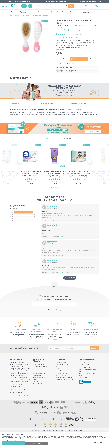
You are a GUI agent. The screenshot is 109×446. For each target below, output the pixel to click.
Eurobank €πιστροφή (62, 373)
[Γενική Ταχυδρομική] (43, 413)
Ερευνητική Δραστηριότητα (87, 369)
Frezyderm (16, 419)
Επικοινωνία (37, 375)
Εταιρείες (95, 11)
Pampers (61, 419)
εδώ (38, 440)
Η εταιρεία (81, 362)
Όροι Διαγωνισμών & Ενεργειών (40, 380)
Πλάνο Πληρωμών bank (64, 377)
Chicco (26, 112)
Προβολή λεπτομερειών (99, 442)
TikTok (16, 395)
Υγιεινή (48, 11)
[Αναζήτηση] (71, 6)
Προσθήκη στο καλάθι (80, 59)
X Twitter (25, 395)
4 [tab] (57, 188)
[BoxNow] (59, 413)
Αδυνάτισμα (74, 11)
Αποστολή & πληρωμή (79, 104)
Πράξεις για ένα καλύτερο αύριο (86, 374)
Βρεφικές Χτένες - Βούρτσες (64, 71)
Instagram (14, 395)
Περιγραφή (16, 104)
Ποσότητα (59, 59)
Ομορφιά (14, 11)
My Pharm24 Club (61, 362)
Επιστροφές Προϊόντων (40, 368)
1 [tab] (51, 188)
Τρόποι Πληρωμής (38, 364)
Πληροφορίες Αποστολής (41, 366)
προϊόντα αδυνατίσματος (18, 370)
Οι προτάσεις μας (65, 138)
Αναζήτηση (94, 348)
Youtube (19, 395)
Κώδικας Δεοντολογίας (62, 430)
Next (89, 161)
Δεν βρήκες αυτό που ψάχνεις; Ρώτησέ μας (54, 299)
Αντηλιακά (34, 11)
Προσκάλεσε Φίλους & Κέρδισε (63, 367)
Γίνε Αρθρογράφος (84, 377)
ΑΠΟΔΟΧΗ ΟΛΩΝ (13, 443)
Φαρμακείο (65, 11)
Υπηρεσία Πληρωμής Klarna (65, 379)
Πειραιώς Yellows (61, 375)
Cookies (51, 430)
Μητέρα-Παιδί (56, 11)
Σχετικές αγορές (44, 138)
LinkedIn (28, 395)
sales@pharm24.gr (19, 389)
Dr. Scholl (39, 419)
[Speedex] (51, 413)
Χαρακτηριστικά (47, 104)
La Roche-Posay (48, 419)
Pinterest (22, 395)
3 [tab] (55, 188)
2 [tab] (53, 188)
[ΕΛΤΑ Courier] (36, 413)
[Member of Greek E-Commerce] (70, 419)
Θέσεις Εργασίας (84, 367)
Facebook (11, 395)
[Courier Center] (66, 413)
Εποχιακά (41, 11)
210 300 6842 (17, 384)
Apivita (28, 419)
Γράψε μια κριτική (69, 277)
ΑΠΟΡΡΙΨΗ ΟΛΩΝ (36, 443)
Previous (19, 161)
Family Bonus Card (62, 364)
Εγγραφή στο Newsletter (41, 377)
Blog (79, 371)
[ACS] (73, 413)
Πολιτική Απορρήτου (41, 430)
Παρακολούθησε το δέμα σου (42, 371)
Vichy (55, 419)
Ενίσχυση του (90, 1)
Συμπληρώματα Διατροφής (24, 11)
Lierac (22, 419)
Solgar (33, 419)
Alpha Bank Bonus (62, 371)
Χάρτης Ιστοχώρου (77, 430)
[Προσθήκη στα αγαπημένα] (89, 59)
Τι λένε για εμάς (83, 364)
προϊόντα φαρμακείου (17, 372)
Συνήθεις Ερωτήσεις (39, 373)
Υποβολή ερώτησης (54, 310)
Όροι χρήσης (30, 430)
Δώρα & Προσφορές (85, 11)
